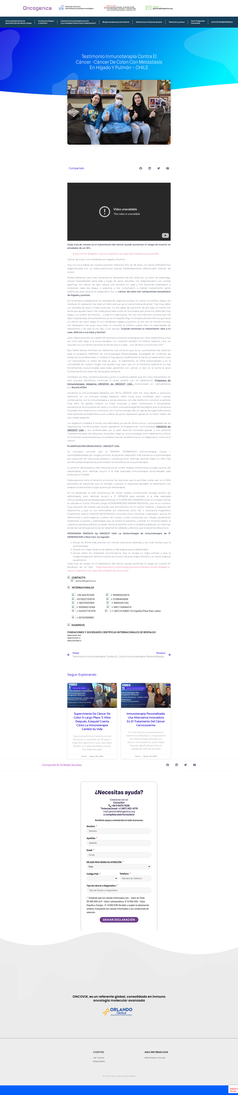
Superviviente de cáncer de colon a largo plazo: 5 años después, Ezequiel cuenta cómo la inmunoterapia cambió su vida (92, 721)
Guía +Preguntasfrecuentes (198, 22)
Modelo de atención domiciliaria (115, 22)
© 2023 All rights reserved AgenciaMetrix (119, 1076)
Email (90, 850)
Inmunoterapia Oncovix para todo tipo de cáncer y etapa (18, 22)
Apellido (91, 838)
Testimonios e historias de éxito (149, 22)
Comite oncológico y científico (46, 22)
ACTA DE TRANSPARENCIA (222, 22)
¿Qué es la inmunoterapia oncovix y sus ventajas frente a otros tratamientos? (78, 22)
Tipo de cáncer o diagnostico (101, 885)
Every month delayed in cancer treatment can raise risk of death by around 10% (116, 254)
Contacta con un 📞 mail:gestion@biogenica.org (119, 807)
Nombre (91, 826)
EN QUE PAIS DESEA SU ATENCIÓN (104, 862)
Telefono (124, 873)
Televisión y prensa (177, 22)
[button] (141, 168)
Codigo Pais (93, 874)
